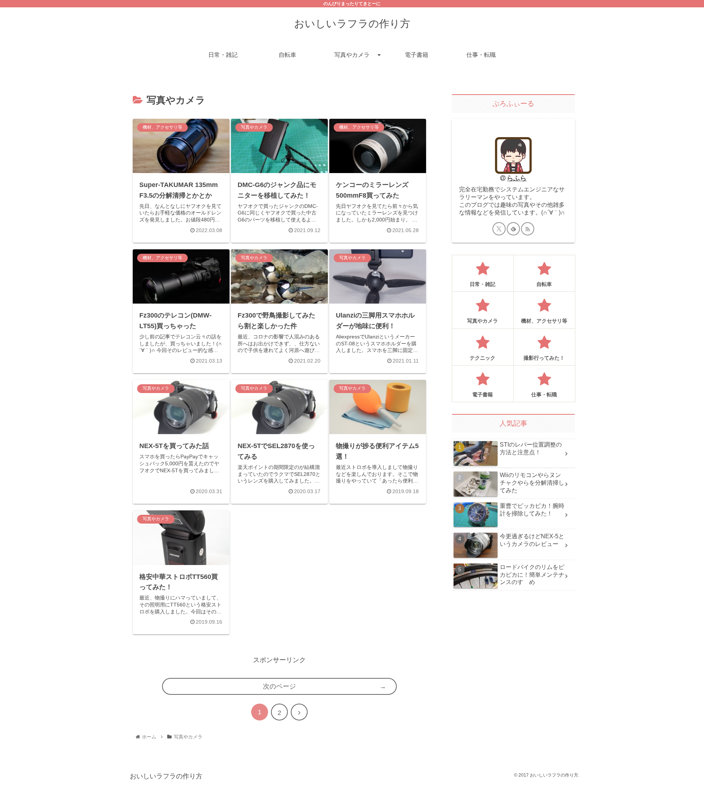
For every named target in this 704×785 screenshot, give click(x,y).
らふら (517, 178)
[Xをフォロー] (499, 228)
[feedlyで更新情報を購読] (513, 228)
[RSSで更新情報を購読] (527, 228)
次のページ (279, 686)
